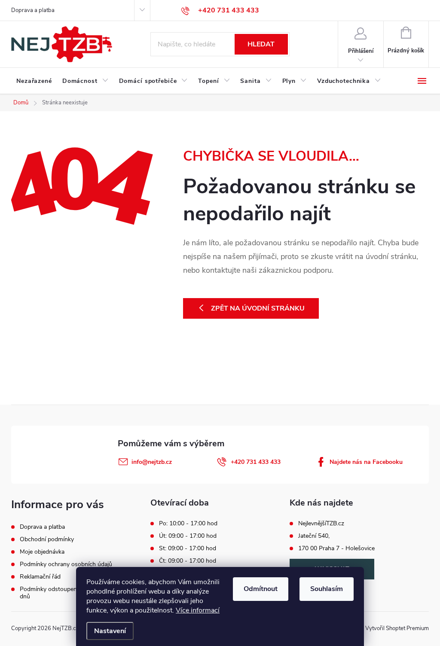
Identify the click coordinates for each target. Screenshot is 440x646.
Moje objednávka (42, 552)
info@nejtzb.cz (151, 462)
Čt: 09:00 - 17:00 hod (187, 561)
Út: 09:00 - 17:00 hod (188, 536)
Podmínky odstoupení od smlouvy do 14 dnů (74, 592)
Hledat (261, 44)
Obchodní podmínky (47, 539)
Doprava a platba (33, 10)
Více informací (198, 610)
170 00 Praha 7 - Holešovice (336, 548)
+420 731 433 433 (256, 462)
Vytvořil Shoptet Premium (397, 628)
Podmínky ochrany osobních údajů (66, 564)
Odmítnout (261, 589)
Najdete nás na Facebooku (366, 462)
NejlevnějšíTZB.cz (321, 523)
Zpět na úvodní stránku (258, 308)
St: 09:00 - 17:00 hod (187, 548)
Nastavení (110, 631)
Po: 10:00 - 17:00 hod (188, 523)
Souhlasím (326, 589)
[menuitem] (34, 81)
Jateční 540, (314, 536)
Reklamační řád (40, 577)
